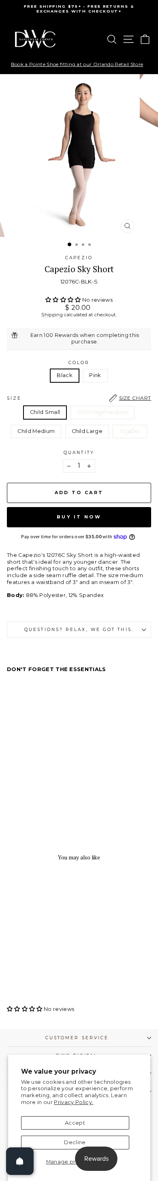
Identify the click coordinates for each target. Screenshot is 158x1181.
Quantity (79, 452)
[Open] (20, 1161)
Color (79, 362)
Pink (95, 375)
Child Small (45, 412)
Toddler (129, 431)
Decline (74, 1142)
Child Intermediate (102, 412)
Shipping (52, 315)
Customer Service (77, 1037)
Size (79, 398)
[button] (63, 300)
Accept (75, 1123)
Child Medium (36, 431)
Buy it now (79, 517)
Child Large (87, 431)
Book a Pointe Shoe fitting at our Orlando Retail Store (77, 64)
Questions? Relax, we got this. (79, 629)
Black (65, 375)
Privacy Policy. (73, 1102)
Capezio (79, 257)
